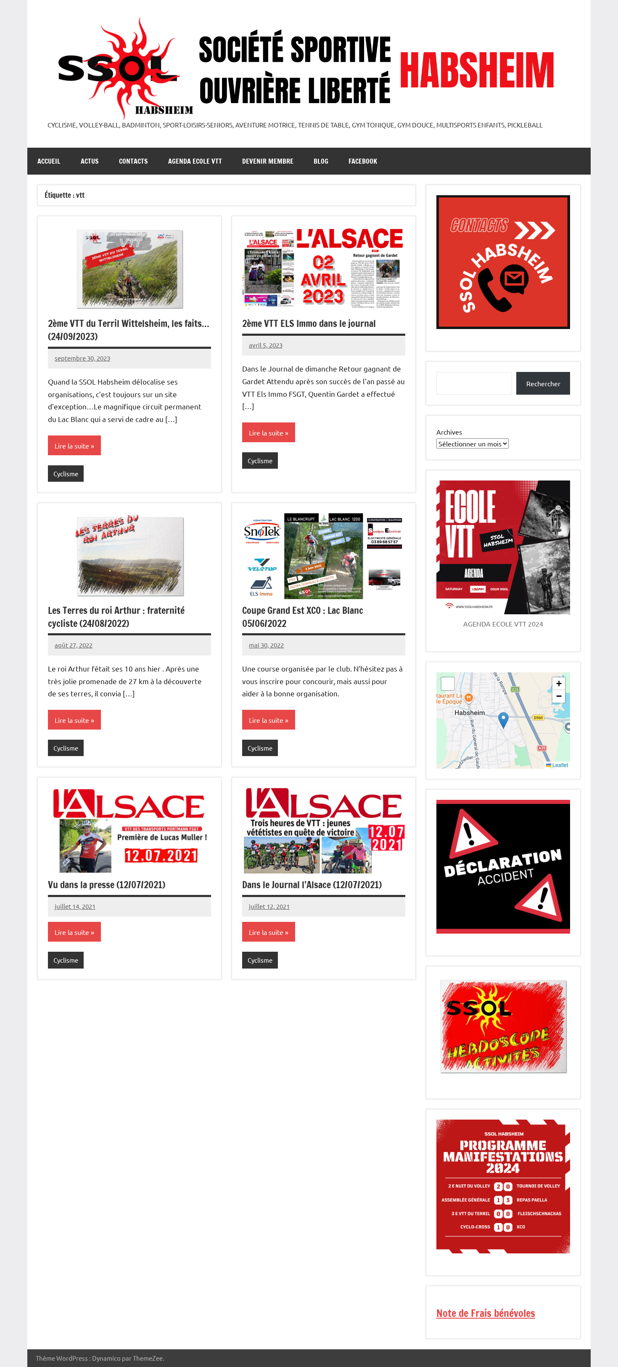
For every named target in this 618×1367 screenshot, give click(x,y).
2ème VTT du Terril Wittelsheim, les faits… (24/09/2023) (128, 330)
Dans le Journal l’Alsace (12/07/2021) (312, 884)
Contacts (133, 161)
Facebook (363, 161)
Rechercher (543, 383)
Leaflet (559, 764)
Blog (321, 161)
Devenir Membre (267, 161)
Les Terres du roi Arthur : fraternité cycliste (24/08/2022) (116, 617)
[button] (503, 720)
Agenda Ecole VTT (195, 161)
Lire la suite (72, 445)
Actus (90, 161)
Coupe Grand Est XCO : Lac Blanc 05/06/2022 (302, 617)
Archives (449, 431)
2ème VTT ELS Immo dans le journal (309, 323)
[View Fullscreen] (447, 683)
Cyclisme (65, 474)
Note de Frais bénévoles (485, 1313)
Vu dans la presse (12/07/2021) (106, 884)
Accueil (49, 161)
